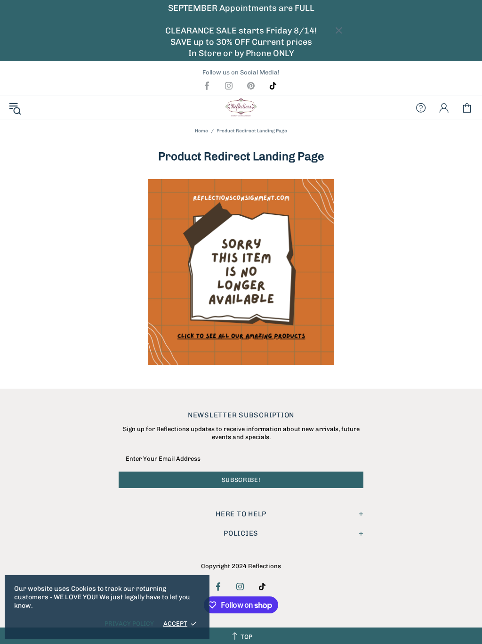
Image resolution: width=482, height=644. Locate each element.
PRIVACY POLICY (129, 623)
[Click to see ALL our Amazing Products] (241, 272)
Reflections (241, 107)
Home (201, 131)
